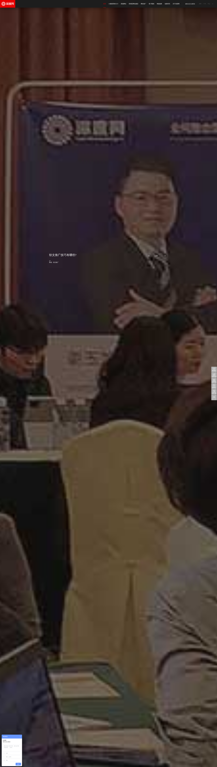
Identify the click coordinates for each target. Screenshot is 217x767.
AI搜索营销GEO (113, 3)
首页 (104, 3)
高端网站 (123, 3)
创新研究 (167, 3)
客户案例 (151, 3)
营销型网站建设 (133, 3)
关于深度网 (176, 3)
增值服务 (159, 3)
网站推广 (143, 3)
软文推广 (56, 262)
